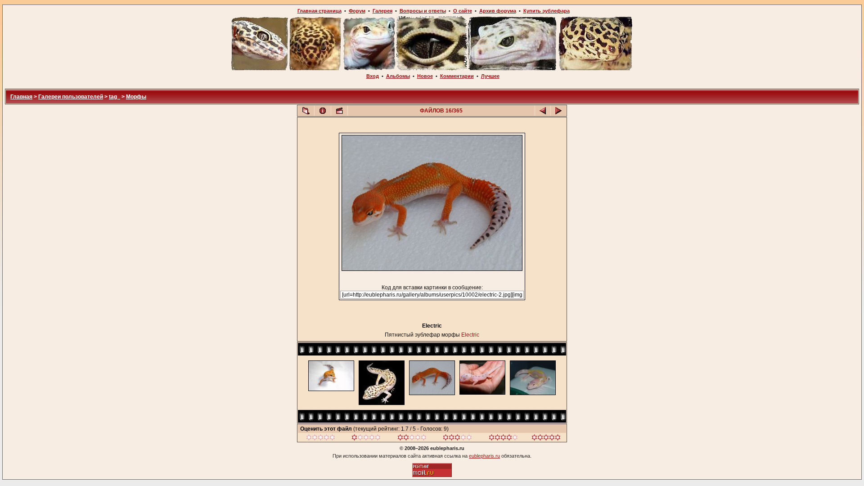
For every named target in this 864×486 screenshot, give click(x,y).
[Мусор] (320, 439)
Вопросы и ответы (423, 11)
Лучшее (490, 76)
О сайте (462, 11)
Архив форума (497, 11)
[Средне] (412, 439)
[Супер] (546, 439)
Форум (357, 11)
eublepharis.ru (484, 456)
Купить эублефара (546, 11)
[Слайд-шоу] (339, 111)
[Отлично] (503, 439)
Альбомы (398, 76)
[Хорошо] (457, 439)
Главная (21, 97)
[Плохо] (366, 439)
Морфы (136, 97)
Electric (470, 335)
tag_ (114, 97)
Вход (372, 76)
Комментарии (457, 76)
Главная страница (319, 11)
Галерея (382, 11)
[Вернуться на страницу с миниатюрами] (306, 111)
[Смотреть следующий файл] (558, 111)
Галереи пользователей (70, 97)
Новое (425, 76)
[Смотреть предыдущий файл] (542, 111)
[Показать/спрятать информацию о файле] (323, 111)
